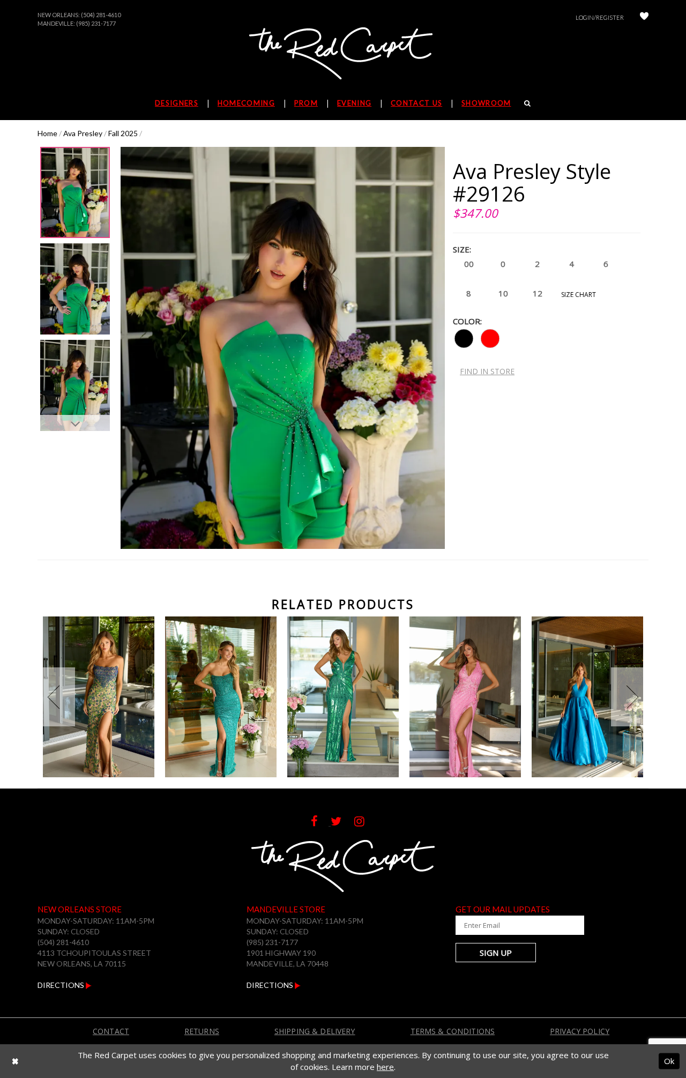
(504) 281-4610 (101, 14)
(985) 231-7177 (96, 23)
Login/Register (600, 17)
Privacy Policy (579, 1031)
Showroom (486, 103)
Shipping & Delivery (314, 1031)
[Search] (527, 103)
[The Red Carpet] (343, 54)
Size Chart (578, 294)
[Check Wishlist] (644, 17)
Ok (669, 1060)
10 (503, 293)
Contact (111, 1031)
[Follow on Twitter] (342, 822)
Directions (62, 985)
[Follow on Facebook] (321, 822)
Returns (201, 1031)
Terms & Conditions (453, 1031)
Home (47, 133)
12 (537, 293)
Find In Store (487, 371)
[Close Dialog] (15, 1061)
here (385, 1066)
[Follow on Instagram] (364, 822)
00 (469, 263)
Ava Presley (82, 133)
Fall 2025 (123, 133)
